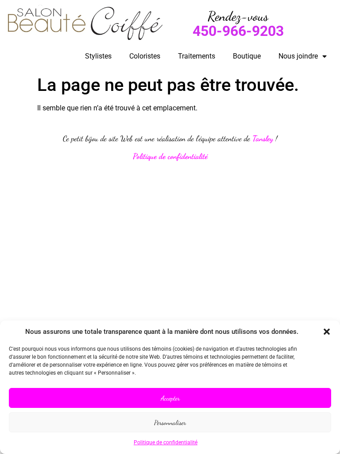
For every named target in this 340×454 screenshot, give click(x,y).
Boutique (247, 56)
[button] (326, 331)
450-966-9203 (238, 31)
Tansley (262, 138)
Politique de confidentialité (165, 442)
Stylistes (98, 56)
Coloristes (144, 56)
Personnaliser (170, 423)
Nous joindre (298, 56)
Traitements (196, 56)
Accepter (170, 398)
